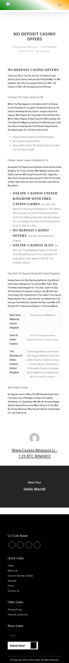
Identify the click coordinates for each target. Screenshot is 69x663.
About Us (12, 570)
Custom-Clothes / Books (20, 575)
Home (11, 565)
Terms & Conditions (18, 614)
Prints (11, 585)
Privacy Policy (15, 609)
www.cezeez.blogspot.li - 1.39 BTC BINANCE (36, 47)
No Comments (43, 51)
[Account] (46, 5)
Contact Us (13, 590)
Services (12, 580)
